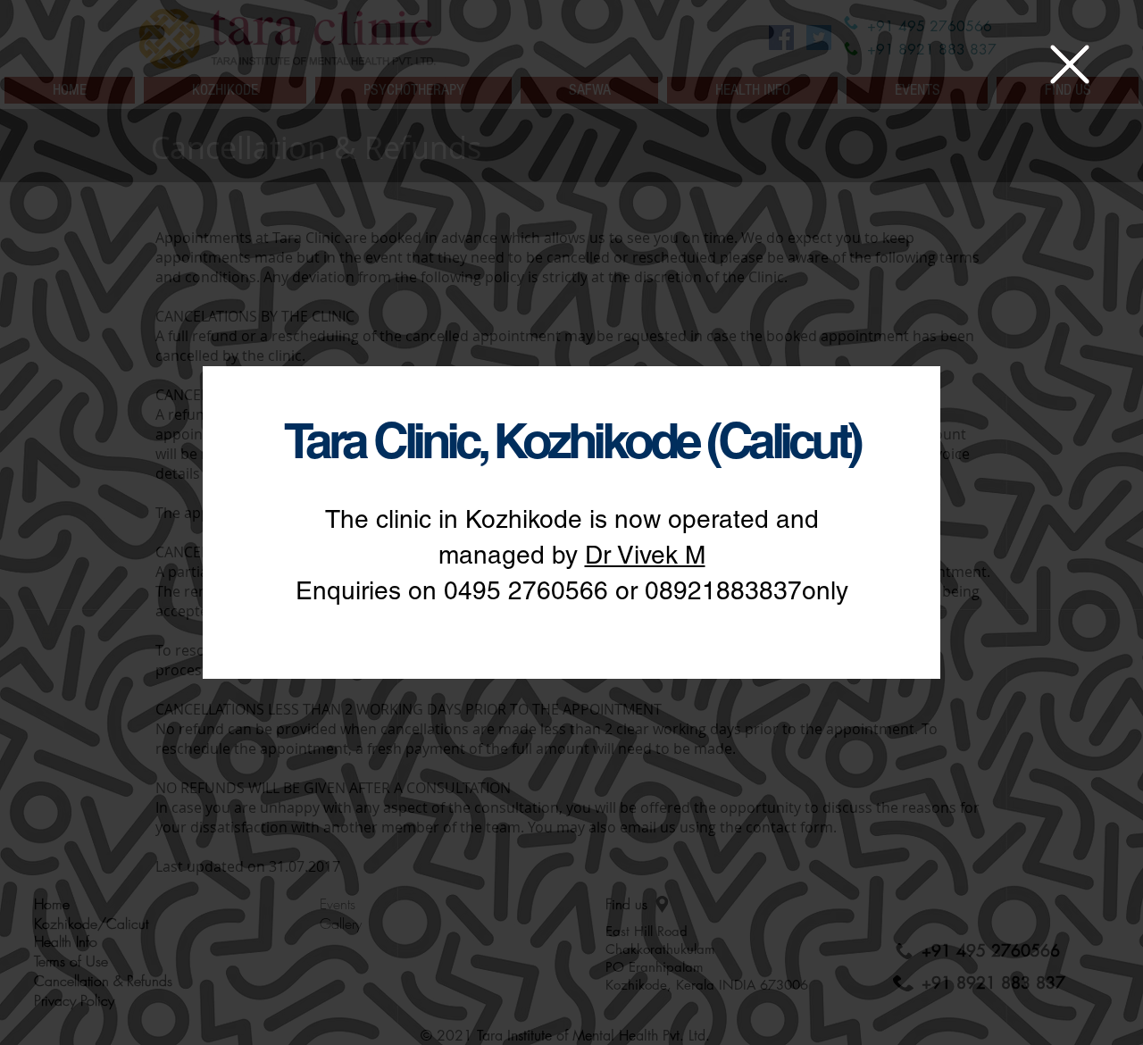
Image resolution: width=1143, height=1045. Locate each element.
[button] (1069, 64)
